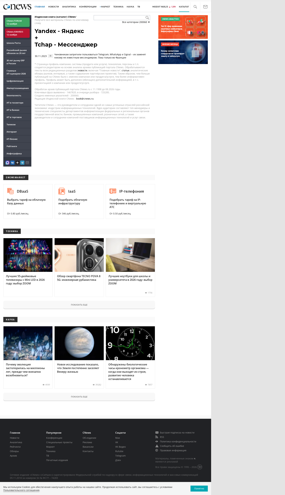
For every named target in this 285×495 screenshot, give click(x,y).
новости (82, 70)
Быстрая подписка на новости (177, 432)
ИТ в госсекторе (15, 102)
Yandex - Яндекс (59, 31)
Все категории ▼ (136, 22)
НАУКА (130, 6)
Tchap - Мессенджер (66, 44)
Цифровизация (15, 80)
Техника (50, 451)
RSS (162, 437)
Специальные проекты (59, 442)
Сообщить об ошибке (172, 445)
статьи (125, 70)
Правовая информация (173, 450)
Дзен (118, 460)
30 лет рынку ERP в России (16, 62)
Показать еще (79, 304)
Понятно (199, 488)
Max (117, 437)
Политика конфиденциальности (178, 441)
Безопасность (14, 95)
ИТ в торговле (14, 117)
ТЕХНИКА (118, 6)
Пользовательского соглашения (21, 490)
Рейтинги (12, 146)
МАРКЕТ (105, 6)
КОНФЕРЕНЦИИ (87, 6)
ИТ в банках (13, 109)
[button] (195, 7)
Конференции (54, 437)
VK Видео (120, 446)
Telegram (120, 455)
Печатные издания (57, 460)
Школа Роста (14, 42)
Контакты (88, 451)
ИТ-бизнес (12, 138)
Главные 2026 (16, 72)
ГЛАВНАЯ (40, 6)
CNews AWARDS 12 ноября (15, 33)
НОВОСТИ (53, 6)
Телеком (11, 124)
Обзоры (14, 451)
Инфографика (14, 153)
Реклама (87, 442)
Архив (13, 455)
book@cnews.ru (85, 98)
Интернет (12, 131)
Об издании (89, 437)
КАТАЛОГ (184, 6)
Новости (14, 437)
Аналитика (69, 6)
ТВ (138, 6)
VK (116, 442)
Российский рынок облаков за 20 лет (17, 52)
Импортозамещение (18, 88)
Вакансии (88, 446)
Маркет (50, 446)
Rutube (119, 451)
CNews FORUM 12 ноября (14, 22)
